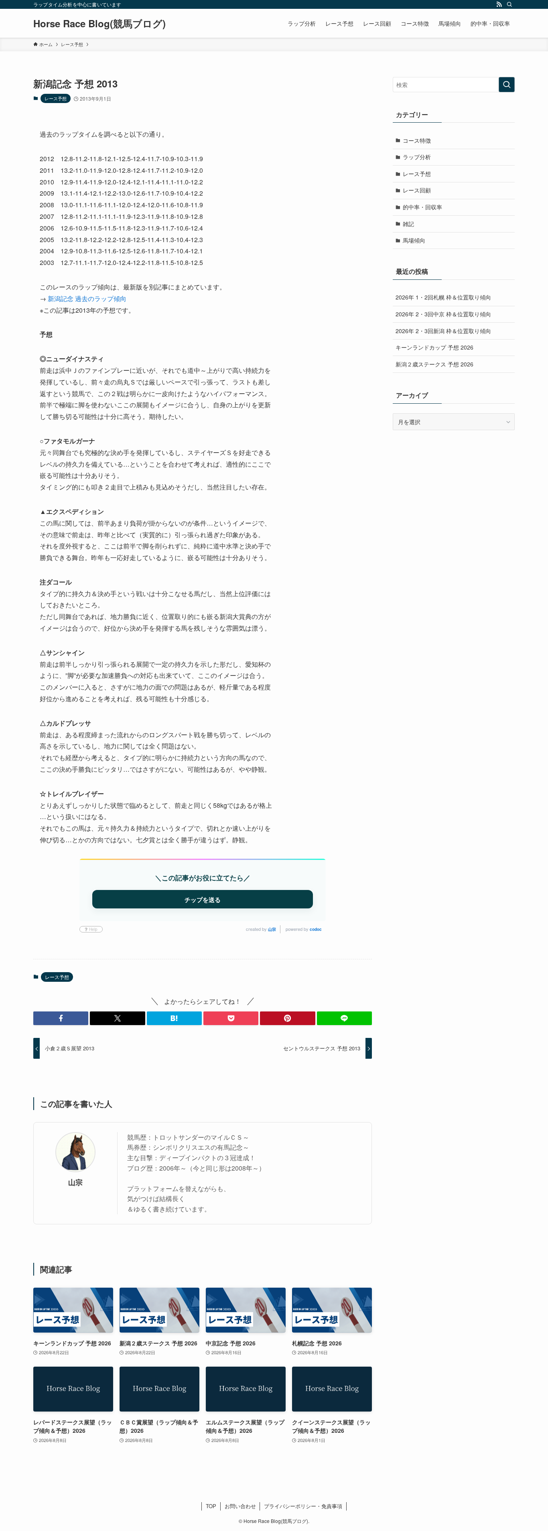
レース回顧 (417, 190)
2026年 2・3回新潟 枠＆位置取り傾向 (443, 331)
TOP (211, 1506)
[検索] (509, 4)
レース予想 (56, 98)
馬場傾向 (414, 240)
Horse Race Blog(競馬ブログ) (99, 23)
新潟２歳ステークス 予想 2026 (434, 364)
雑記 (408, 224)
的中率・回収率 (422, 207)
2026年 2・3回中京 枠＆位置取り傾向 (443, 314)
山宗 (272, 929)
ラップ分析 (417, 157)
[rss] (499, 4)
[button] (60, 1018)
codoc (316, 929)
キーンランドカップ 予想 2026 (434, 347)
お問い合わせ (240, 1506)
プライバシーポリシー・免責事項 (303, 1506)
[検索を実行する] (507, 84)
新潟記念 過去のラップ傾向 (87, 298)
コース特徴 (417, 140)
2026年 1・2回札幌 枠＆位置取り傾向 (443, 297)
